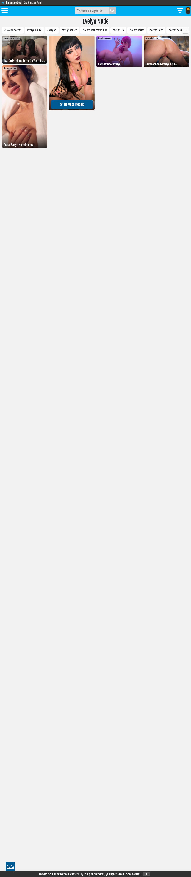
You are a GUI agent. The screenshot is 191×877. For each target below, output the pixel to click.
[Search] (112, 10)
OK (146, 874)
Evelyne (51, 30)
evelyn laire (156, 30)
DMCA (10, 866)
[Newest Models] (72, 109)
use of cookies (132, 874)
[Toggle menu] (4, 11)
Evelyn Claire (34, 30)
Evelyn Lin (118, 30)
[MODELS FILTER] (180, 11)
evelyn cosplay (177, 30)
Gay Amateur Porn (33, 2)
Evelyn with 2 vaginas (95, 30)
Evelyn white (137, 30)
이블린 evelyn (12, 30)
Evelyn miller (69, 30)
